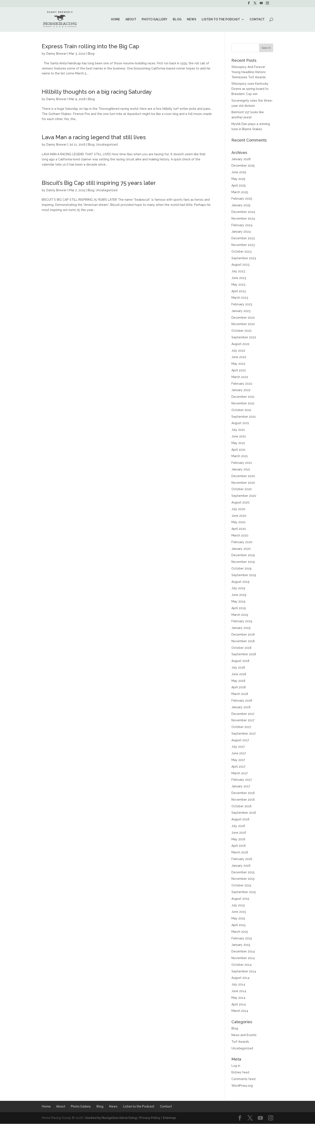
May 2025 (238, 179)
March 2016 (239, 852)
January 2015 (240, 944)
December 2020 (243, 476)
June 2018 (238, 674)
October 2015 (241, 885)
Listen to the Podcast (221, 19)
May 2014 (238, 997)
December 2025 (243, 165)
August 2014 (240, 977)
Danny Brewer (56, 53)
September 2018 (243, 654)
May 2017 (238, 760)
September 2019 (243, 575)
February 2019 (241, 621)
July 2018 (238, 667)
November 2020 (243, 482)
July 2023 (238, 271)
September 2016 (243, 812)
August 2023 (240, 264)
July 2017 (238, 746)
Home (115, 19)
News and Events (243, 1035)
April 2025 (238, 185)
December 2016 (243, 793)
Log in (235, 1065)
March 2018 (239, 694)
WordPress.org (242, 1085)
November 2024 (243, 218)
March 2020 (239, 535)
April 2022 (238, 370)
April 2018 (238, 687)
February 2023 (241, 304)
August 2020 (240, 502)
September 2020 (243, 495)
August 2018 (240, 661)
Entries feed (240, 1072)
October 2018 (241, 647)
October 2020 (241, 489)
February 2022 (241, 383)
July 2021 (238, 429)
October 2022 (241, 330)
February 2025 (241, 198)
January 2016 (240, 865)
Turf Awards (240, 1041)
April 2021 (238, 449)
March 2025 (239, 192)
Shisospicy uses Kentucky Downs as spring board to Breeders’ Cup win (249, 89)
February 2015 (241, 938)
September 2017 (243, 733)
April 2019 (238, 608)
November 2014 (243, 958)
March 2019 (239, 614)
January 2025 (240, 205)
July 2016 (238, 826)
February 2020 (241, 542)
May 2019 (238, 601)
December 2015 (243, 872)
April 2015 (238, 925)
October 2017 (241, 727)
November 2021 (243, 403)
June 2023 (238, 278)
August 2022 (240, 344)
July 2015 (238, 905)
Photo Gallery (154, 19)
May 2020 (238, 522)
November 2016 (243, 799)
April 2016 (238, 845)
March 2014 (239, 1011)
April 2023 (238, 291)
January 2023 (240, 311)
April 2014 (238, 1004)
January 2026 (241, 159)
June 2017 (238, 753)
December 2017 (242, 714)
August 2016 (240, 819)
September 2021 (243, 416)
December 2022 (243, 317)
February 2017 (241, 779)
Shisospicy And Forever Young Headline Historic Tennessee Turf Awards (248, 72)
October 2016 (241, 806)
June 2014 (238, 991)
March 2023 (239, 297)
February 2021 (241, 462)
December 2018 (243, 634)
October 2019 (241, 568)
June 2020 (238, 515)
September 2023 (243, 258)
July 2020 (238, 509)
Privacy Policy (149, 1117)
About (130, 19)
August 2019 (240, 581)
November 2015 (243, 878)
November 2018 (243, 641)
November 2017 (242, 720)
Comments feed (243, 1079)
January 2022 (240, 390)
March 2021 (239, 456)
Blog (177, 19)
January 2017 (240, 786)
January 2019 (240, 628)
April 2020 (238, 528)
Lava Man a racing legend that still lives (94, 137)
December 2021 (243, 396)
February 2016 (241, 859)
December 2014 (243, 951)
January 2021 (240, 469)
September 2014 (243, 971)
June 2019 (238, 595)
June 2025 (238, 172)
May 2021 (238, 443)
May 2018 (238, 681)
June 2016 (238, 832)
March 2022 (239, 377)
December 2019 (243, 555)
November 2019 (243, 562)
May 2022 (238, 363)
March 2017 (239, 773)
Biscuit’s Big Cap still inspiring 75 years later (99, 183)
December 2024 (243, 212)
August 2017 (240, 740)
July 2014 (238, 984)
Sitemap (169, 1117)
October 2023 (241, 251)
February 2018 (241, 700)
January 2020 (241, 548)
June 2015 (238, 911)
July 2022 (238, 350)
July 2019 (238, 588)
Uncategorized (107, 144)
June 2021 (238, 436)
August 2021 (240, 423)
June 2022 (238, 357)
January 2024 (241, 231)
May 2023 (238, 284)
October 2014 (241, 964)
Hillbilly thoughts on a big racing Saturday (97, 92)
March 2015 (239, 931)
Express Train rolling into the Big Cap (90, 46)
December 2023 (243, 238)
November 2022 (243, 324)
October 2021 (241, 410)
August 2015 (240, 898)
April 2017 (238, 766)
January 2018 (240, 707)
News (191, 19)
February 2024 (241, 225)
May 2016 (238, 839)
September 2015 (243, 892)
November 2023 (243, 245)
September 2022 (243, 337)
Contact (257, 19)
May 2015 (238, 918)
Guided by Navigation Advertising (111, 1117)
